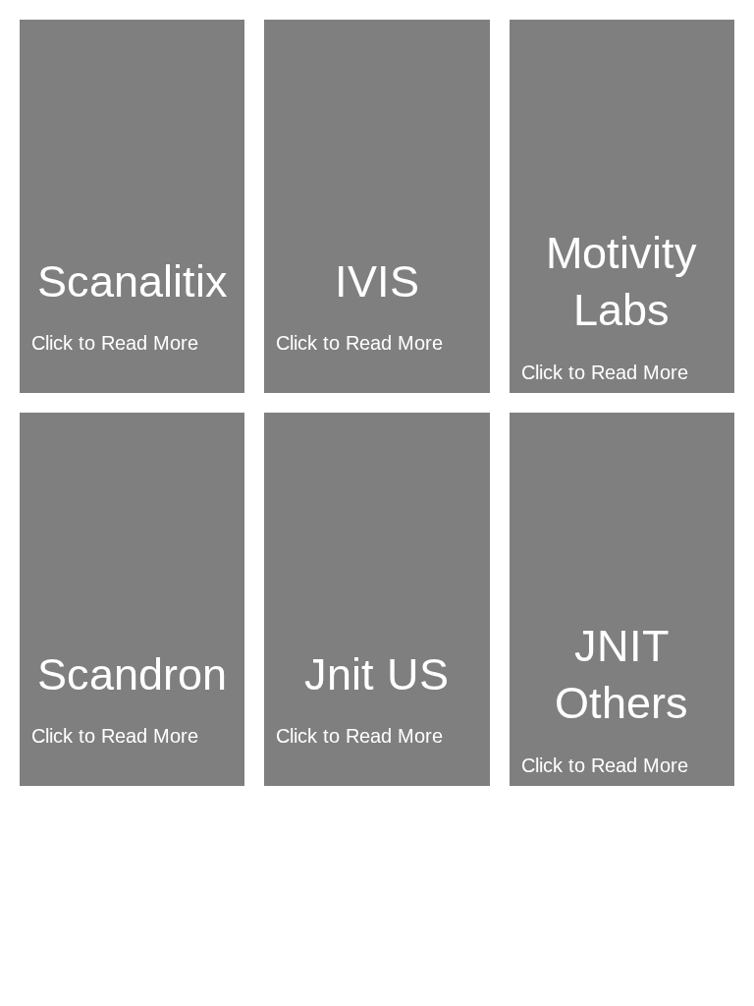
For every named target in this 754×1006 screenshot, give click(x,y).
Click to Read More (114, 343)
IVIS (377, 281)
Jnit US (376, 674)
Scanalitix (132, 281)
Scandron (132, 674)
